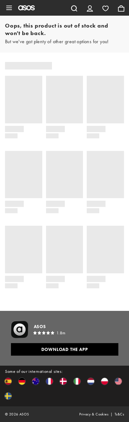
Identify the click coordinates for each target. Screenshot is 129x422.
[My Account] (90, 8)
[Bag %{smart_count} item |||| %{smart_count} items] (121, 8)
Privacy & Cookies (93, 414)
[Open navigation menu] (9, 8)
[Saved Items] (105, 8)
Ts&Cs (119, 414)
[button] (8, 381)
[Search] (74, 8)
